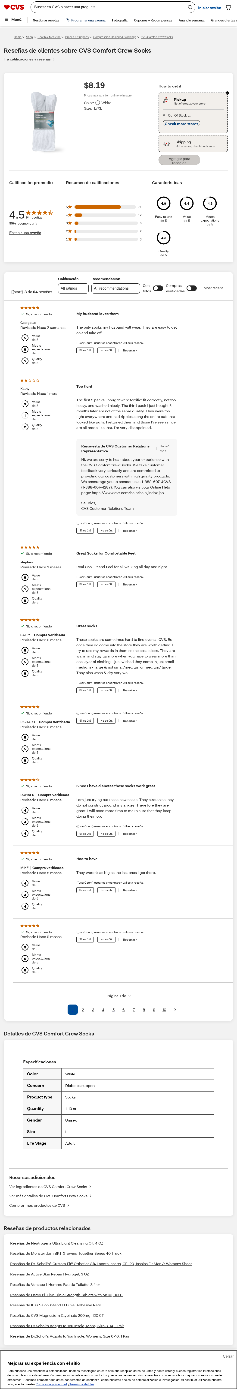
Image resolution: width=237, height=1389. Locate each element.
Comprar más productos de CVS (37, 1205)
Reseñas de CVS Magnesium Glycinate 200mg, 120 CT (57, 1315)
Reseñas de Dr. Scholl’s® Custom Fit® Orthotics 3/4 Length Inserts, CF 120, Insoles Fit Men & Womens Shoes (101, 1263)
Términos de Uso (81, 1384)
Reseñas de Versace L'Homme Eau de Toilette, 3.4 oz (55, 1284)
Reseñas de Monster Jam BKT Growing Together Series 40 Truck (66, 1253)
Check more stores (181, 123)
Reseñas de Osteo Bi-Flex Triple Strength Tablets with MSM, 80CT (66, 1294)
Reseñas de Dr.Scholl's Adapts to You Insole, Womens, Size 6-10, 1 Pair (70, 1336)
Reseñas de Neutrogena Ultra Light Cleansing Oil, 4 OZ (56, 1243)
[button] (158, 288)
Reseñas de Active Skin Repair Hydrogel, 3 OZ (49, 1274)
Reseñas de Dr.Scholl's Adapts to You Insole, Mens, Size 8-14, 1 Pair (67, 1325)
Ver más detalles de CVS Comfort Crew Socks (48, 1195)
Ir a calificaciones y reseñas (27, 59)
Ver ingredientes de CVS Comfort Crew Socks (48, 1186)
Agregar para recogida (179, 161)
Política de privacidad (51, 1384)
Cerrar (228, 1356)
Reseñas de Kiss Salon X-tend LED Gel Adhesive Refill (56, 1304)
